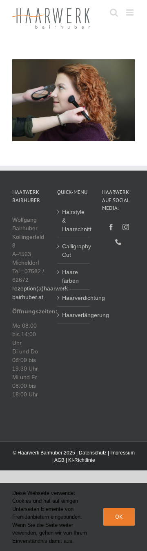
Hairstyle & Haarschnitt (74, 220)
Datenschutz (93, 453)
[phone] (118, 241)
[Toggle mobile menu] (130, 12)
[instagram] (125, 227)
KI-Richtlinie (81, 460)
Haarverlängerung (74, 315)
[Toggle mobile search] (114, 12)
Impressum (122, 453)
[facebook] (111, 227)
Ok (119, 516)
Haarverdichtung (74, 298)
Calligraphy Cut (74, 250)
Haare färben (70, 276)
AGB (59, 460)
